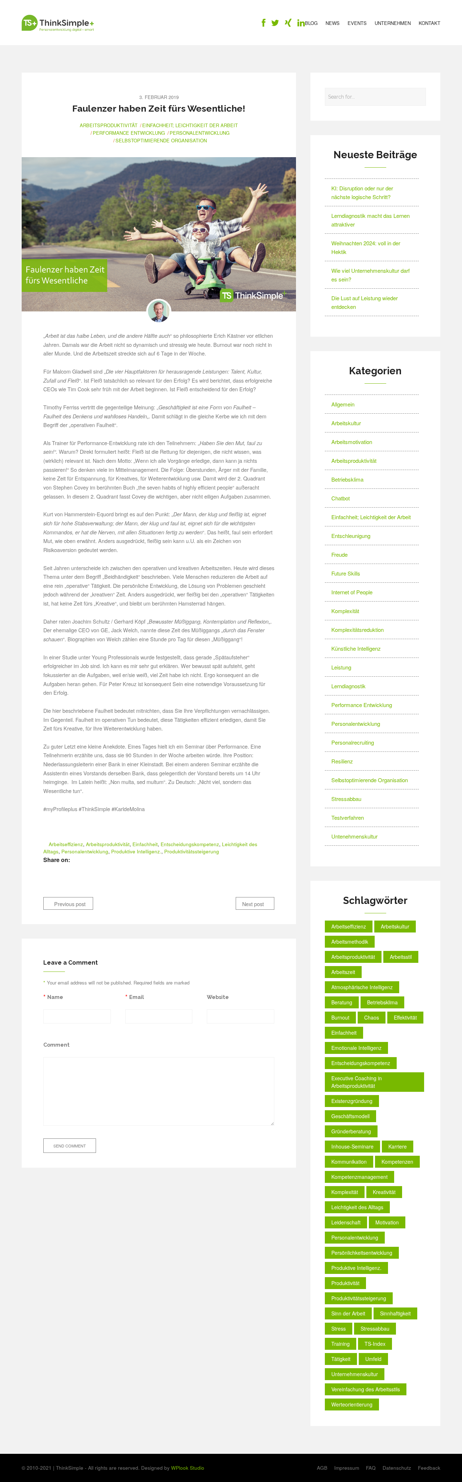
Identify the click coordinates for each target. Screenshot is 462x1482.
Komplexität (345, 611)
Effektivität (405, 1017)
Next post (253, 904)
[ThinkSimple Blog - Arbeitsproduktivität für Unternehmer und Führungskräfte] (58, 23)
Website (218, 997)
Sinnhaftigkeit (395, 1313)
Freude (339, 554)
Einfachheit (145, 844)
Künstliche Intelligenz (356, 648)
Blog (311, 23)
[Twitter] (275, 24)
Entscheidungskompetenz (190, 844)
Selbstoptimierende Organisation (161, 140)
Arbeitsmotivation (351, 441)
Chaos (371, 1017)
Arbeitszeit (343, 971)
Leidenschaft (346, 1222)
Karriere (397, 1146)
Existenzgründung (351, 1100)
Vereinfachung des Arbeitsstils (365, 1389)
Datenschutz (397, 1467)
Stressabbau (346, 798)
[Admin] (158, 311)
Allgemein (342, 404)
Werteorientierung (351, 1404)
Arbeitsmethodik (349, 941)
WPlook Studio (187, 1467)
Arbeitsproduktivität (109, 125)
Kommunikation (349, 1161)
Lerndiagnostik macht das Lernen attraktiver (370, 220)
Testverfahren (347, 817)
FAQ (371, 1467)
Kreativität (384, 1191)
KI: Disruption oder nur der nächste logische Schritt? (362, 192)
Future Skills (345, 573)
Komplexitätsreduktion (357, 629)
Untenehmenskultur (354, 836)
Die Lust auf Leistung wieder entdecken (364, 302)
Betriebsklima (347, 479)
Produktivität (345, 1283)
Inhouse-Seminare (352, 1146)
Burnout (340, 1017)
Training (340, 1343)
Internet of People (351, 592)
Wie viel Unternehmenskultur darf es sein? (370, 275)
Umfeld (373, 1358)
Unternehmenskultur (354, 1374)
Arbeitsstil (401, 956)
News (333, 23)
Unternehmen (393, 23)
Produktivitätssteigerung (191, 851)
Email (136, 997)
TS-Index (375, 1343)
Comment (56, 1045)
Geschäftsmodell (350, 1116)
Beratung (341, 1002)
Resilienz (342, 761)
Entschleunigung (350, 535)
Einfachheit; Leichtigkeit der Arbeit (190, 125)
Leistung (341, 667)
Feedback (429, 1467)
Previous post (69, 904)
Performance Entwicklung (129, 132)
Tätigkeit (340, 1358)
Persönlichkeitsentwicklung (361, 1252)
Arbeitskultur (346, 423)
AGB (322, 1467)
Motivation (387, 1222)
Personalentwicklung (200, 132)
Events (357, 23)
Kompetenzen (397, 1161)
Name (55, 997)
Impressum (346, 1467)
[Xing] (288, 24)
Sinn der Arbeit (348, 1313)
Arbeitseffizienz (66, 844)
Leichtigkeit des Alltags (357, 1207)
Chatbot (340, 498)
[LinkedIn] (301, 24)
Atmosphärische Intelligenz (362, 987)
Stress (338, 1328)
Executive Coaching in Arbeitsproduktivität (356, 1081)
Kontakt (429, 23)
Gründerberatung (351, 1131)
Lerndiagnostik (348, 686)
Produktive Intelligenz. (136, 851)
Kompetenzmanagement (359, 1176)
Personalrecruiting (352, 742)
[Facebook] (263, 24)
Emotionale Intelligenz (356, 1047)
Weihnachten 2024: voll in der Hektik (365, 247)
